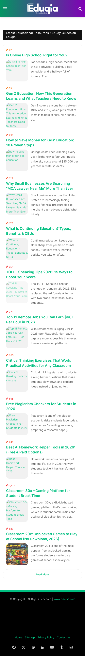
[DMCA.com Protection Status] (42, 631)
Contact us (63, 637)
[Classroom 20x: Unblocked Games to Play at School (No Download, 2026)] (17, 554)
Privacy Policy (46, 637)
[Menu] (5, 10)
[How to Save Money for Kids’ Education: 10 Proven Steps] (17, 160)
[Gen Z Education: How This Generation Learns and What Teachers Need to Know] (17, 115)
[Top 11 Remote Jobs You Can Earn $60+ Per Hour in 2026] (17, 337)
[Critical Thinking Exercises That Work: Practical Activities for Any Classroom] (17, 381)
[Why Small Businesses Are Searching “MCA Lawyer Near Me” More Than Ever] (17, 204)
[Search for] (80, 10)
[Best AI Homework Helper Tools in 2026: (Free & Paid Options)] (17, 468)
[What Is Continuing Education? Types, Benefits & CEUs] (17, 249)
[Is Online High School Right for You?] (17, 70)
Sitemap (30, 637)
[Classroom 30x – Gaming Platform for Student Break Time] (17, 511)
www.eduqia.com (64, 599)
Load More (42, 574)
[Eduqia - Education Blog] (42, 8)
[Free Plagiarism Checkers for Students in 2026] (17, 424)
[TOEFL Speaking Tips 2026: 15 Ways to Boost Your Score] (17, 292)
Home (18, 637)
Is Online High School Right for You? (36, 55)
